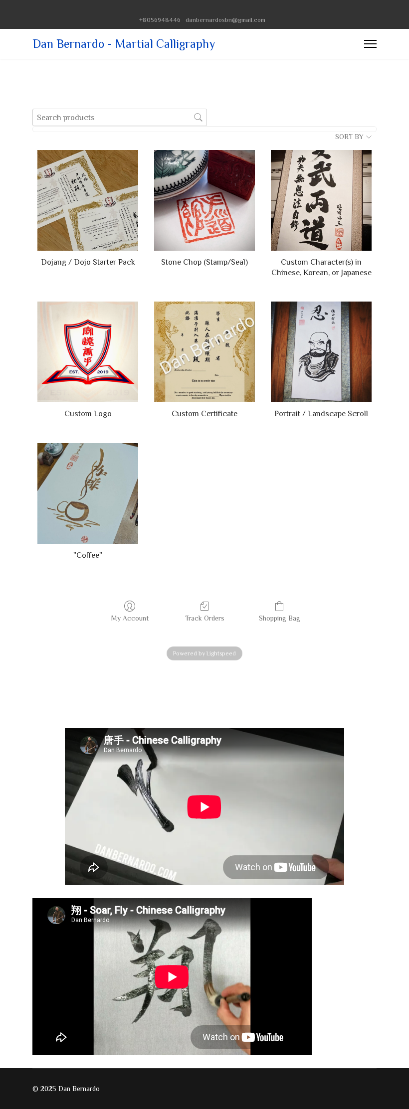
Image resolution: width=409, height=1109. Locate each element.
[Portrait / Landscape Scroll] (321, 352)
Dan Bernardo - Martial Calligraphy (123, 44)
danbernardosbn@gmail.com (225, 19)
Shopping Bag (279, 618)
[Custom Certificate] (204, 352)
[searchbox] (119, 117)
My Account (130, 618)
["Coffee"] (87, 493)
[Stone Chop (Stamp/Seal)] (204, 200)
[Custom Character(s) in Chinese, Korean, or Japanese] (321, 200)
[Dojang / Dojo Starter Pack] (87, 200)
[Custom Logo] (87, 352)
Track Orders (204, 618)
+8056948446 (160, 19)
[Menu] (370, 44)
